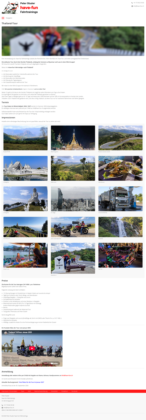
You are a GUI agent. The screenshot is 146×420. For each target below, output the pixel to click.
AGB (29, 391)
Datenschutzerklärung (40, 391)
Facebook (74, 391)
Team (22, 391)
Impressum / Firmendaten (9, 391)
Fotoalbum (64, 391)
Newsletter (54, 391)
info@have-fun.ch (67, 375)
